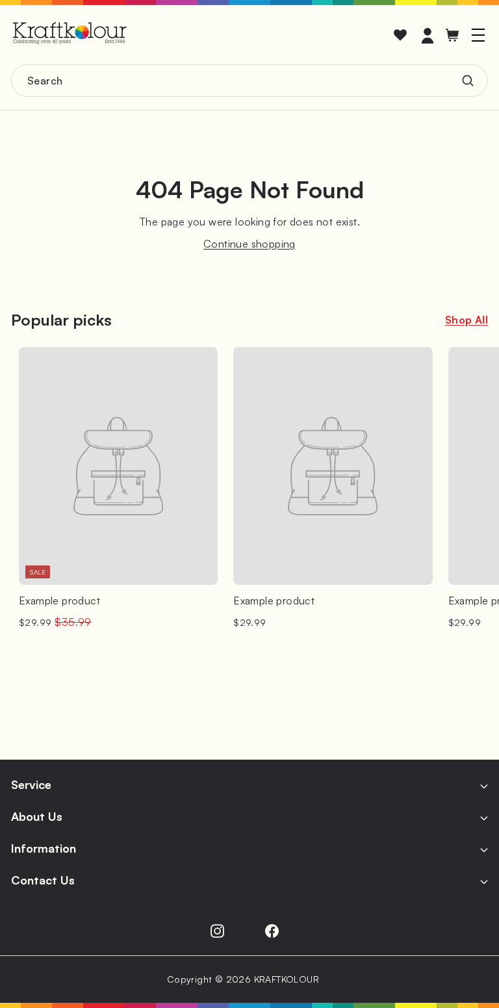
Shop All (466, 319)
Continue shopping (249, 243)
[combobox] (249, 80)
